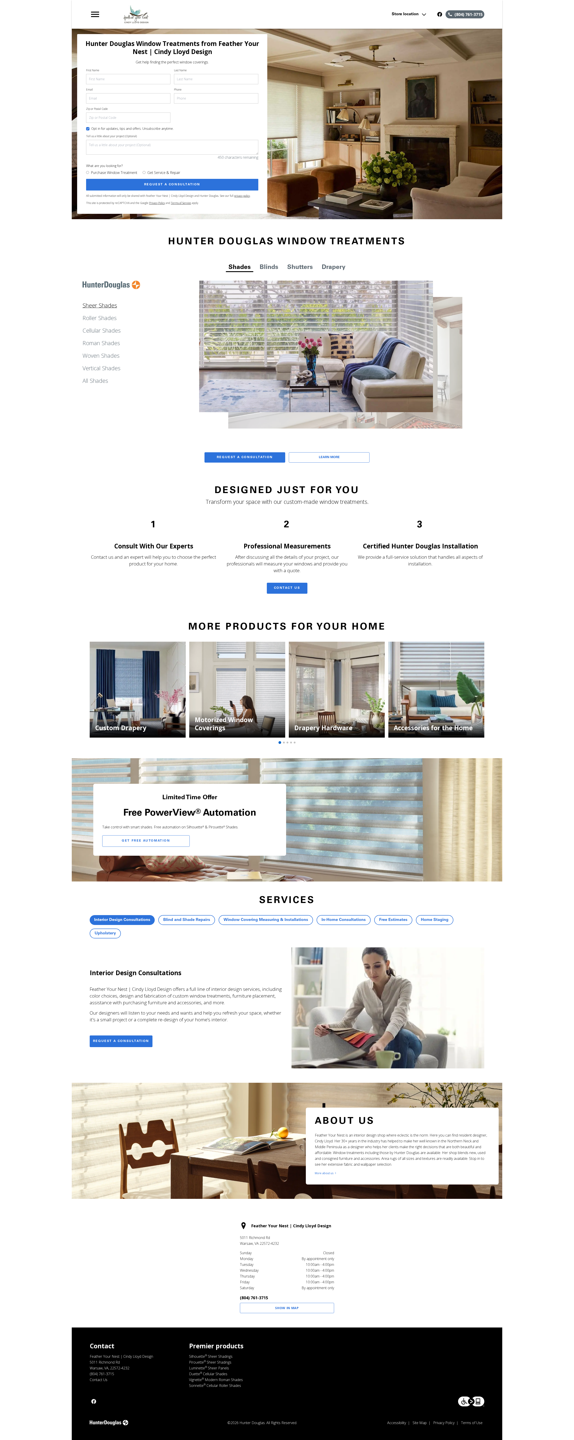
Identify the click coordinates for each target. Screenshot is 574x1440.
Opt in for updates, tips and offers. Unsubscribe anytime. (132, 128)
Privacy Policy (157, 203)
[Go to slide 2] (284, 742)
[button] (95, 14)
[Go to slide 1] (279, 742)
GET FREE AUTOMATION (146, 840)
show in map (287, 1308)
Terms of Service (181, 203)
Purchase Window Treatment (114, 172)
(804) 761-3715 (254, 1297)
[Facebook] (440, 14)
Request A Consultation (245, 457)
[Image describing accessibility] (471, 1401)
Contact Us (287, 588)
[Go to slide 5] (295, 742)
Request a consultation (121, 1041)
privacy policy (242, 196)
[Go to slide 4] (291, 742)
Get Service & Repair (163, 172)
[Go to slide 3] (287, 742)
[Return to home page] (182, 14)
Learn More (329, 457)
